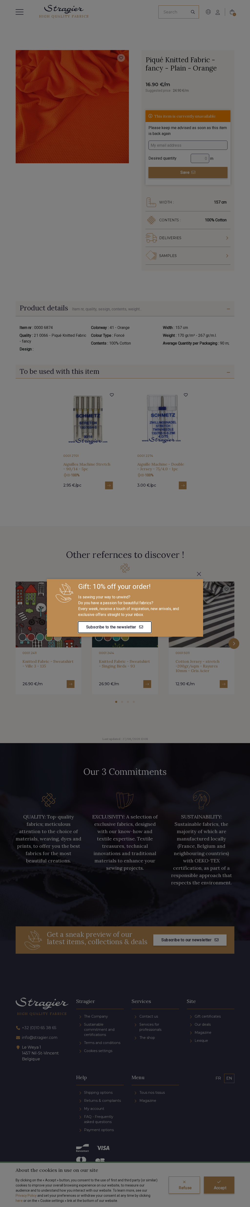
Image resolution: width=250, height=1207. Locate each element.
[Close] (199, 574)
